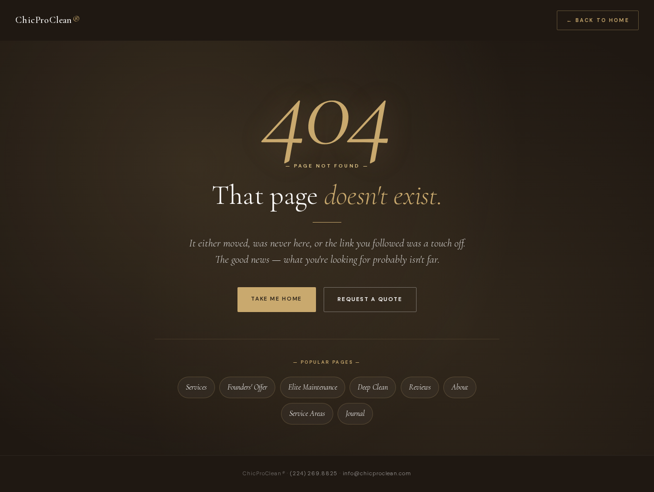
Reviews (420, 387)
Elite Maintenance (312, 387)
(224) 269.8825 (314, 473)
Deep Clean (373, 387)
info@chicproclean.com (377, 473)
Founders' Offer (247, 387)
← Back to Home (597, 20)
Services (196, 387)
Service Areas (307, 413)
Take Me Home (276, 298)
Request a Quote (370, 299)
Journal (355, 413)
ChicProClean (47, 20)
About (459, 387)
